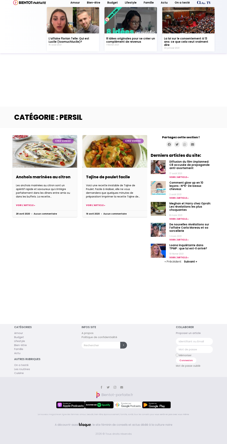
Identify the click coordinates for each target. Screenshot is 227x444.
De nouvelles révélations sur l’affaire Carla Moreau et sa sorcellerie (189, 228)
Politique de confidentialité (99, 337)
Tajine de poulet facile (108, 177)
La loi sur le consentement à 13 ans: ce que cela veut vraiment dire (186, 42)
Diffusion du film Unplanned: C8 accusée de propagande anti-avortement (189, 165)
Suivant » (190, 262)
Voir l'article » (25, 205)
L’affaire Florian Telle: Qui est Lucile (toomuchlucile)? (69, 40)
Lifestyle (131, 2)
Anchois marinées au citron (43, 177)
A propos (87, 333)
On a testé (182, 2)
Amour (75, 2)
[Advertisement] (113, 80)
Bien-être (93, 2)
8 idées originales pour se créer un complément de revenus (130, 40)
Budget (112, 2)
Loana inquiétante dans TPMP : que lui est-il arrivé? (188, 246)
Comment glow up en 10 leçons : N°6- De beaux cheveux (186, 186)
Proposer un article (188, 333)
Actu (164, 2)
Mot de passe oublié (188, 366)
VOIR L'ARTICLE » (179, 177)
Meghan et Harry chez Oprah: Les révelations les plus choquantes (190, 207)
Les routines (22, 369)
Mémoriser (185, 355)
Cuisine (19, 373)
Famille (149, 2)
